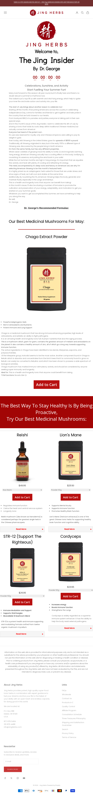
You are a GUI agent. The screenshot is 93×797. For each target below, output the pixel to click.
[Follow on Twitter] (11, 778)
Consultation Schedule (72, 714)
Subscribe (12, 769)
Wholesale (66, 694)
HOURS (42, 80)
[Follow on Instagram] (17, 778)
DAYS (35, 80)
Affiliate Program (69, 710)
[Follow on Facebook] (5, 778)
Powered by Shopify (53, 785)
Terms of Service (69, 737)
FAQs (64, 690)
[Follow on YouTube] (24, 778)
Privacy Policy (68, 733)
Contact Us (67, 698)
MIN (50, 80)
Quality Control (68, 706)
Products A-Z (67, 702)
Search (65, 729)
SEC (58, 80)
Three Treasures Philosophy (74, 718)
